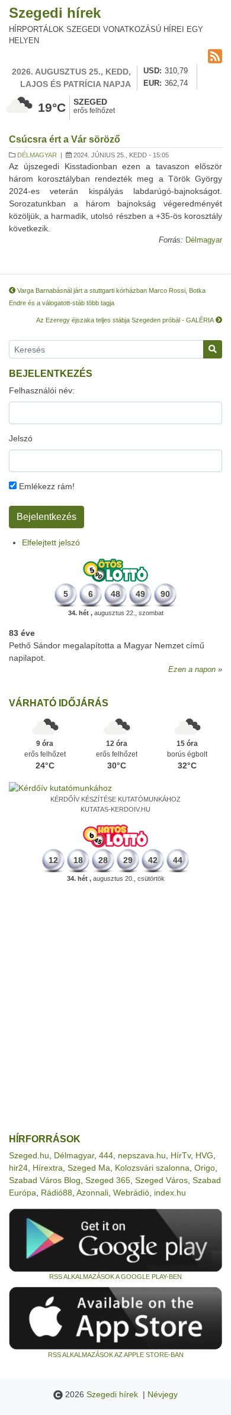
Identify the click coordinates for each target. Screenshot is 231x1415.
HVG (204, 1155)
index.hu (170, 1192)
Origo (204, 1167)
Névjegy (162, 1394)
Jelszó (21, 438)
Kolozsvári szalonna (152, 1167)
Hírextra (48, 1167)
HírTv (181, 1155)
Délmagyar (37, 155)
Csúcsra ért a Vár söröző (64, 139)
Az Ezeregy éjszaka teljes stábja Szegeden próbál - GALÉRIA (126, 320)
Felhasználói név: (42, 390)
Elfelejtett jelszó (51, 542)
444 (106, 1155)
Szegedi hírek (55, 13)
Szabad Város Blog (45, 1180)
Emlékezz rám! (46, 486)
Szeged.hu (29, 1155)
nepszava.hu (142, 1155)
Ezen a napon (192, 669)
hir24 (18, 1167)
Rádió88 (56, 1192)
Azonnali (92, 1192)
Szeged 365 (107, 1180)
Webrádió (131, 1192)
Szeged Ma (89, 1167)
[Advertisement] (115, 1008)
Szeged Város (161, 1180)
